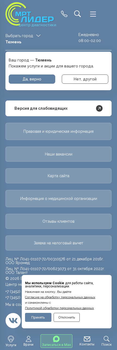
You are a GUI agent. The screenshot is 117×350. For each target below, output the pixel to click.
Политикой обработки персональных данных (59, 308)
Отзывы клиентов (58, 221)
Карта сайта (58, 176)
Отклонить (66, 317)
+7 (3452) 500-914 (20, 291)
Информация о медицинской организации (58, 198)
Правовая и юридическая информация (58, 131)
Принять (38, 317)
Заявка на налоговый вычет (58, 243)
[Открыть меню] (93, 14)
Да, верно (32, 79)
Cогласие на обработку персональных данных (60, 297)
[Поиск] (77, 14)
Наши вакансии (58, 154)
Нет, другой (85, 79)
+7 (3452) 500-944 (20, 297)
